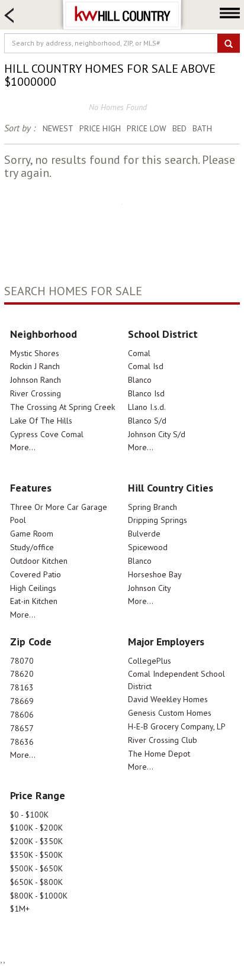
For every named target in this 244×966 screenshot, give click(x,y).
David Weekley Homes (168, 699)
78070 (22, 660)
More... (23, 447)
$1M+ (20, 908)
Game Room (31, 533)
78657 (22, 728)
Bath (202, 128)
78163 (22, 687)
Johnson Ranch (35, 379)
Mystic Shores (34, 353)
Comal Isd (145, 366)
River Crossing (35, 393)
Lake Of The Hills (41, 420)
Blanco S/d (147, 420)
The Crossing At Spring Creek (62, 407)
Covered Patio (35, 574)
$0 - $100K (29, 814)
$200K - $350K (36, 841)
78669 (22, 701)
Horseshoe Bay (155, 574)
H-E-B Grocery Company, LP (177, 726)
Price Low (146, 128)
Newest (58, 128)
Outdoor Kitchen (39, 560)
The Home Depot (159, 753)
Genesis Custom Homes (169, 712)
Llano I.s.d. (147, 407)
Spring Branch (152, 507)
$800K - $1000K (39, 895)
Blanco (140, 379)
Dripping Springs (157, 520)
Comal (139, 353)
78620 (22, 673)
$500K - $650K (36, 868)
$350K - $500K (36, 854)
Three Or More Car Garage (58, 507)
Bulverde (144, 533)
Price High (100, 128)
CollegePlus (149, 660)
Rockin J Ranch (35, 366)
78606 (22, 714)
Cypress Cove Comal (47, 434)
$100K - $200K (36, 827)
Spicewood (148, 547)
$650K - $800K (36, 882)
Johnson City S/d (156, 434)
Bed (179, 128)
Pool (18, 520)
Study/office (32, 547)
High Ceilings (33, 588)
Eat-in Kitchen (33, 601)
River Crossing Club (162, 740)
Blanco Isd (146, 393)
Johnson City (149, 588)
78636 (22, 741)
